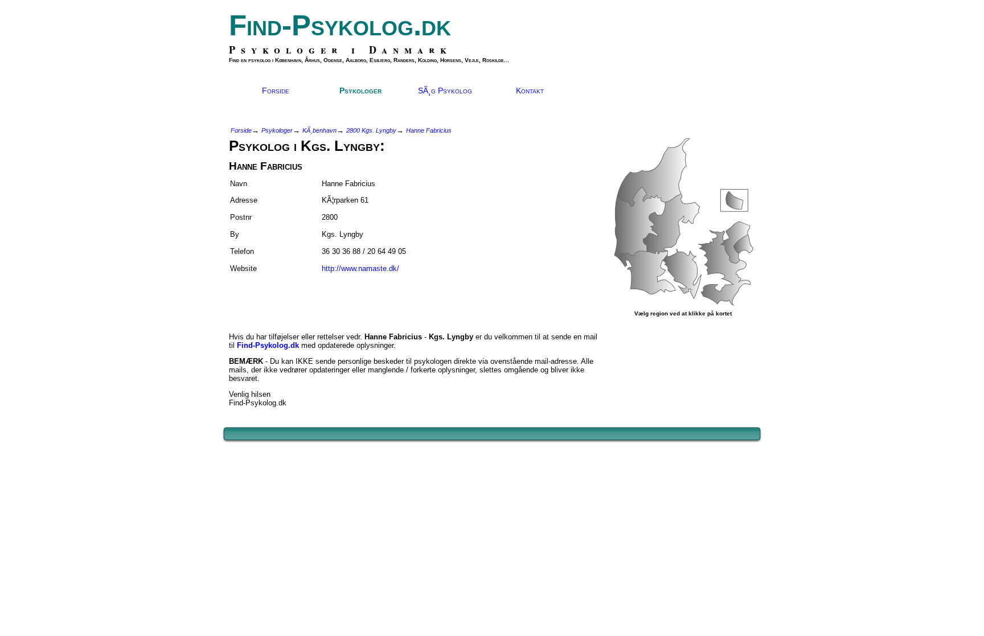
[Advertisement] (295, 298)
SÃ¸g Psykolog (445, 90)
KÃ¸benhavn (319, 130)
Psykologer (360, 90)
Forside (275, 90)
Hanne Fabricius (429, 130)
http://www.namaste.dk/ (360, 268)
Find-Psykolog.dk (340, 25)
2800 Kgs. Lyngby (371, 130)
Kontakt (530, 90)
